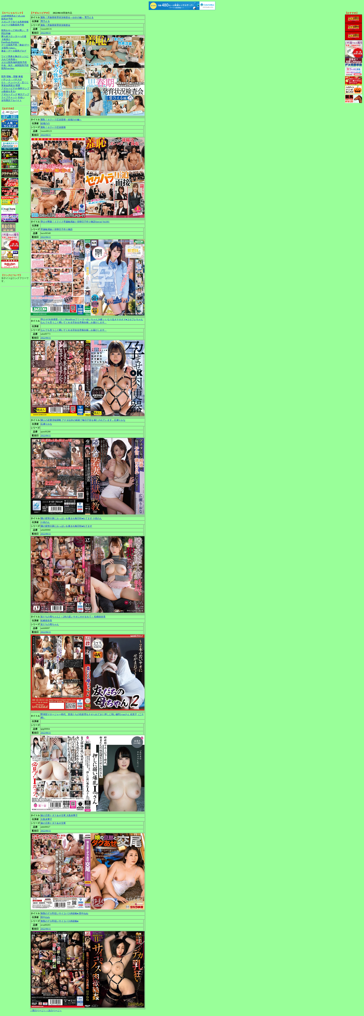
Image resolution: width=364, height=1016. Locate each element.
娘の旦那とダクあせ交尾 (53, 823)
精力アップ (23, 94)
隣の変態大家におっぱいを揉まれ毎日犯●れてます (66, 526)
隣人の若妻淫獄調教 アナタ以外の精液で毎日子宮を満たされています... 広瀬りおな (83, 420)
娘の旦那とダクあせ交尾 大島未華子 (59, 815)
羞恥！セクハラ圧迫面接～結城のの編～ (61, 119)
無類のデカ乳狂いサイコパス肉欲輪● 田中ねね (64, 913)
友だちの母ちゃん (50, 624)
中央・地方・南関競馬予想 (15, 65)
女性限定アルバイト (11, 100)
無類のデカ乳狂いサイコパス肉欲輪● (59, 921)
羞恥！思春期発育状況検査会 (55, 25)
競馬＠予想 (7, 19)
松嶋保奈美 (46, 620)
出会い (21, 97)
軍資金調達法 (8, 85)
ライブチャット (9, 97)
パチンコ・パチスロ (11, 79)
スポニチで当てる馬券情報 (15, 22)
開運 (17, 85)
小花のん (45, 522)
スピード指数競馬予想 (12, 25)
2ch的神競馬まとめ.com (13, 16)
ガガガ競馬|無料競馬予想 (14, 62)
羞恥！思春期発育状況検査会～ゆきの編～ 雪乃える (67, 17)
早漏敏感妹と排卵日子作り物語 (57, 229)
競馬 (3, 76)
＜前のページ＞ (38, 1010)
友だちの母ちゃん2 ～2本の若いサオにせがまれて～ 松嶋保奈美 (73, 616)
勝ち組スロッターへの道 (13, 36)
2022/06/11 (46, 33)
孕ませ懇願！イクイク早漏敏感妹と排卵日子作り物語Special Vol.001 (75, 221)
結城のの (45, 123)
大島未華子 (46, 819)
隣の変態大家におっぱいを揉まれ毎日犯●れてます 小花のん (71, 518)
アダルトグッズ (9, 94)
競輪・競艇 (12, 76)
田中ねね (45, 917)
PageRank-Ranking (10, 42)
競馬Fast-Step (7, 68)
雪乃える (45, 21)
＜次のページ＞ (54, 1010)
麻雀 (20, 76)
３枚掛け (5, 39)
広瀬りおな (46, 424)
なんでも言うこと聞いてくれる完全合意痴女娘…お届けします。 (74, 330)
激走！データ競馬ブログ (13, 51)
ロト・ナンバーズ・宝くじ (15, 82)
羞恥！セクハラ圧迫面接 (53, 127)
